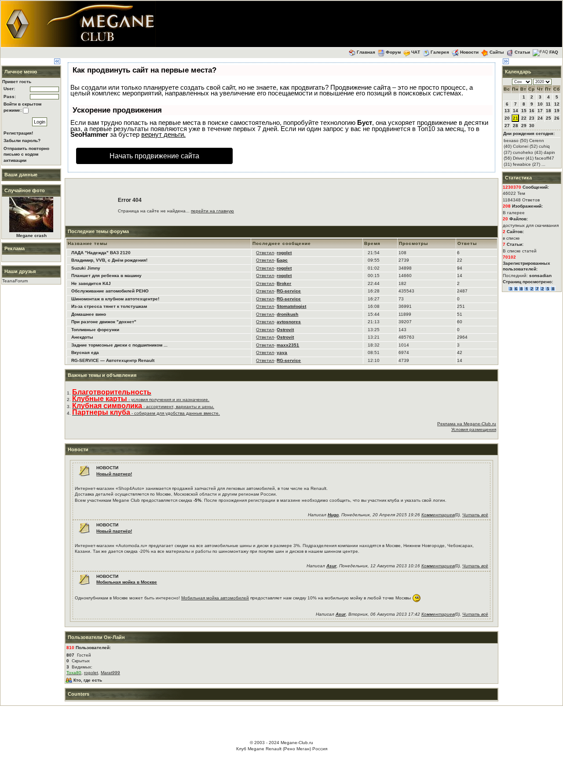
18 (548, 110)
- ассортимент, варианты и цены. (143, 406)
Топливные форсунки (95, 329)
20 (507, 118)
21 (515, 118)
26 (556, 118)
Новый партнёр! (114, 531)
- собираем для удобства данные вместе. (146, 413)
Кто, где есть (87, 680)
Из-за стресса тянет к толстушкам (109, 306)
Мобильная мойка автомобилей (215, 597)
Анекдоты (82, 337)
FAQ (553, 52)
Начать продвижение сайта (154, 156)
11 (548, 104)
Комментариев (437, 514)
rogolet (91, 672)
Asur (331, 565)
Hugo (333, 514)
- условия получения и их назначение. (140, 399)
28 (515, 125)
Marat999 (110, 672)
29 (523, 125)
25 (548, 118)
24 (540, 118)
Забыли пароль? (22, 140)
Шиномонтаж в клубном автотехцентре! (115, 298)
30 (531, 125)
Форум (393, 52)
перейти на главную (212, 210)
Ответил (265, 252)
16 (531, 110)
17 (540, 110)
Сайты (497, 52)
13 (507, 110)
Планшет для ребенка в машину (106, 275)
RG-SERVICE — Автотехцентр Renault (112, 360)
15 (523, 110)
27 (507, 125)
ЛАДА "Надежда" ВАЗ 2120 (101, 252)
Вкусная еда (85, 352)
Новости (469, 52)
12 (556, 104)
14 (515, 110)
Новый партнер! (114, 473)
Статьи (522, 52)
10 (540, 104)
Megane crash (31, 235)
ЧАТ (415, 52)
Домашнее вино (88, 314)
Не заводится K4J (91, 283)
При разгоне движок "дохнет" (103, 321)
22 (523, 118)
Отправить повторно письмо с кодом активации (26, 154)
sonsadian (540, 275)
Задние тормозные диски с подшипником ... (119, 345)
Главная (366, 52)
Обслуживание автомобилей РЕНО (110, 290)
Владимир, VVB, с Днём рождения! (109, 260)
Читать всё (475, 514)
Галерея (440, 52)
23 (531, 118)
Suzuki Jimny (85, 268)
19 (556, 110)
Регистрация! (18, 133)
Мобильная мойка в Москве (126, 582)
